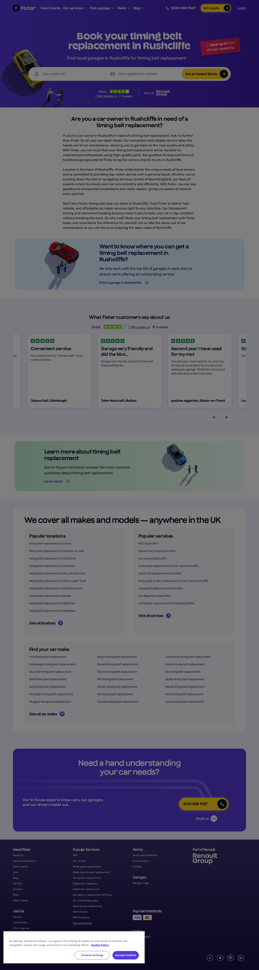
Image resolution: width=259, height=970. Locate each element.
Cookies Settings (92, 955)
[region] (74, 947)
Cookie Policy (100, 945)
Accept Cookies (125, 955)
